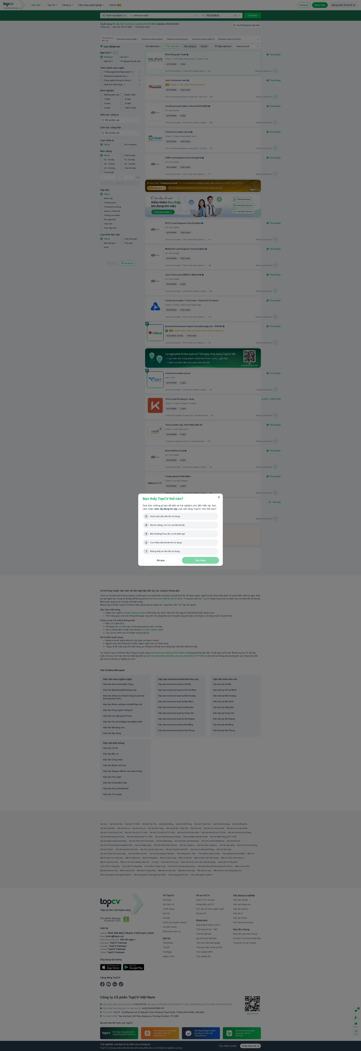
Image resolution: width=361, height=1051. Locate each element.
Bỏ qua (161, 560)
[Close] (219, 497)
